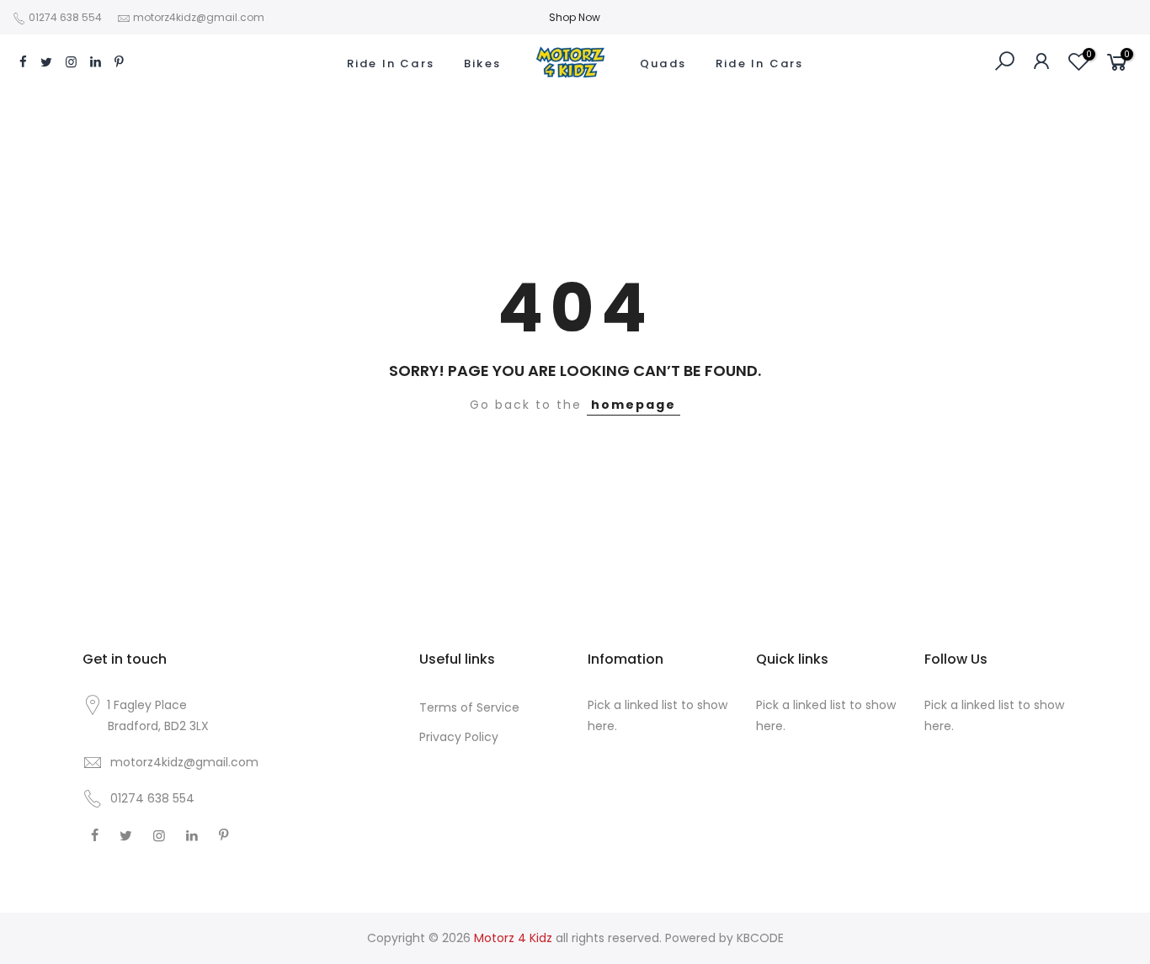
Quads (663, 64)
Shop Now (574, 17)
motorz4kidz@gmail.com (198, 17)
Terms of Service (469, 707)
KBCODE (760, 938)
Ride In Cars (390, 64)
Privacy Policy (458, 736)
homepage (633, 404)
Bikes (482, 64)
